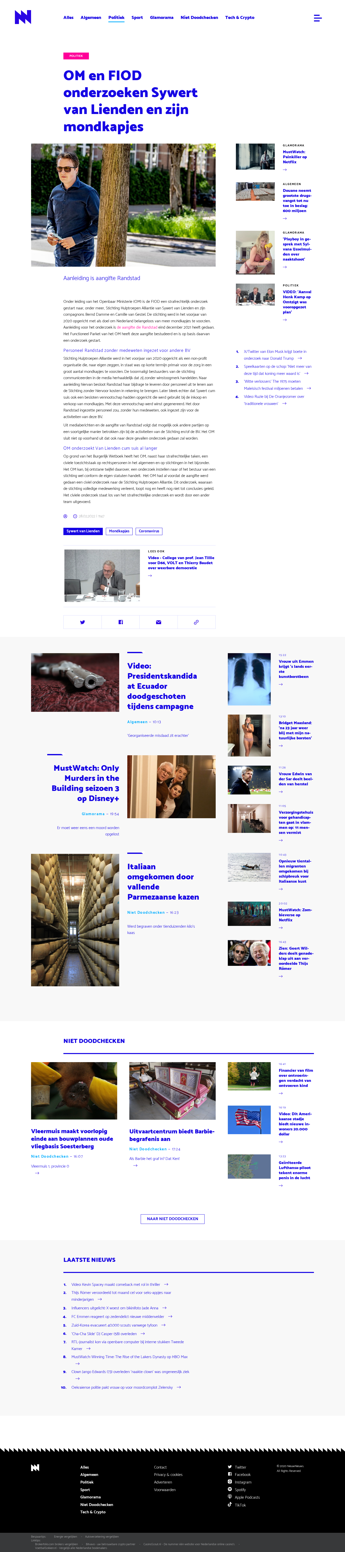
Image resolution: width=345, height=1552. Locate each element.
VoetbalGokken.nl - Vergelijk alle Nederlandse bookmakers (71, 1548)
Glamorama (162, 17)
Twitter (240, 1467)
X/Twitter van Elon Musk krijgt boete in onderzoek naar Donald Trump (275, 355)
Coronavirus (149, 531)
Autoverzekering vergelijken (102, 1536)
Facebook (242, 1474)
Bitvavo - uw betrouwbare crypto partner (110, 1544)
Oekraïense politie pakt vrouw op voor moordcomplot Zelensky (122, 1387)
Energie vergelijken (65, 1536)
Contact (160, 1467)
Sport (137, 17)
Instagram (243, 1482)
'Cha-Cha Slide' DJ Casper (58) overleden (104, 1333)
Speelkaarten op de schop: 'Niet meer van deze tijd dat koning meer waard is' (277, 370)
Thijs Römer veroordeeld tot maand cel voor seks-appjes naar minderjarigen (121, 1296)
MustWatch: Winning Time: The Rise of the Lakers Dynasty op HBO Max (129, 1357)
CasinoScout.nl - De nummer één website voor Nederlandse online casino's (189, 1544)
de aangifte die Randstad (137, 327)
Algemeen (91, 17)
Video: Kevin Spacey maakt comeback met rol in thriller (115, 1284)
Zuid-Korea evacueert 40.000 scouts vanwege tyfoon (114, 1325)
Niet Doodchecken (199, 17)
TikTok (240, 1505)
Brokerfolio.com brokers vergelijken (56, 1544)
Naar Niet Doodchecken (172, 1219)
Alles (68, 17)
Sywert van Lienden (83, 531)
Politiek (116, 17)
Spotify (240, 1490)
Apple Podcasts (247, 1497)
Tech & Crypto (239, 17)
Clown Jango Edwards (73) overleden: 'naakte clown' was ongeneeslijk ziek (130, 1372)
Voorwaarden (165, 1490)
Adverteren (163, 1482)
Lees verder (244, 222)
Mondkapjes (119, 531)
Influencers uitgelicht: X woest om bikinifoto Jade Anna (114, 1308)
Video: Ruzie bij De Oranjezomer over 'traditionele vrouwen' (274, 400)
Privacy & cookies (168, 1474)
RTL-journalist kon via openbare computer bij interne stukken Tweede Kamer (127, 1345)
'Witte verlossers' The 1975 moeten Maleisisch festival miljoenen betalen (273, 385)
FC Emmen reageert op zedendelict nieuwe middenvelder (117, 1316)
